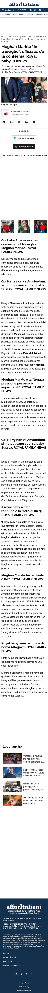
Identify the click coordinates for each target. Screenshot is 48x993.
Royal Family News (18, 36)
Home (4, 36)
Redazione (7, 961)
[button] (42, 227)
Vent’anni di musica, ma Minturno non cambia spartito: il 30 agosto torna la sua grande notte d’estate (33, 759)
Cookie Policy (24, 987)
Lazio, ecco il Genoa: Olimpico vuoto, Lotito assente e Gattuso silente (33, 773)
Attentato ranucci (34, 15)
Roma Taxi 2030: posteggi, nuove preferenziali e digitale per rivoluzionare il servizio (33, 786)
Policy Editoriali (9, 957)
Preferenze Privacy (24, 991)
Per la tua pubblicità (11, 966)
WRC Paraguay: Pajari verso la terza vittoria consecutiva (33, 800)
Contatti (6, 953)
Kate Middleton (11, 155)
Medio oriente (18, 15)
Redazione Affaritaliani (21, 111)
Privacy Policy (24, 983)
